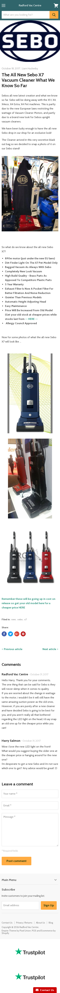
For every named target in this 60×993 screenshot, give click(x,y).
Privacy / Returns (24, 922)
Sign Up (49, 905)
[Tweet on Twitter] (10, 633)
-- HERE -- (31, 319)
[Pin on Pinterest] (23, 633)
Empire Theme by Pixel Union (16, 930)
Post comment (16, 861)
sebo (20, 619)
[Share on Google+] (16, 633)
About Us (40, 922)
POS (34, 930)
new (13, 619)
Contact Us (7, 922)
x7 (25, 619)
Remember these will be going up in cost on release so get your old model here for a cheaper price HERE (28, 603)
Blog (51, 922)
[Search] (54, 15)
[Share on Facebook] (4, 633)
